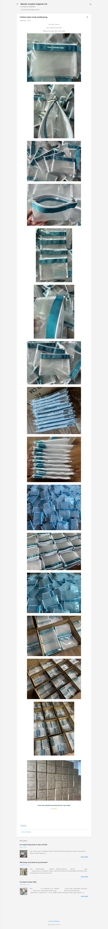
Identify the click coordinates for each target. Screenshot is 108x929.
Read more (84, 857)
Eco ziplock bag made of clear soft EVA (33, 845)
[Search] (91, 4)
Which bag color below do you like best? (34, 862)
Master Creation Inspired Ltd (34, 4)
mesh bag (23, 825)
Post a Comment (26, 832)
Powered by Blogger (54, 921)
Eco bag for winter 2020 (28, 882)
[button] (87, 17)
